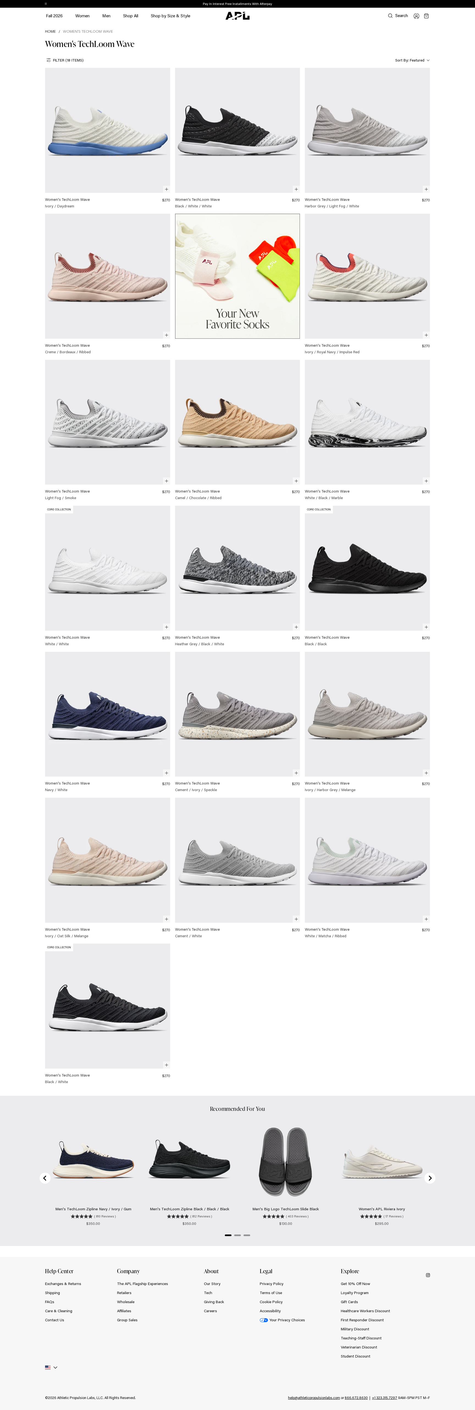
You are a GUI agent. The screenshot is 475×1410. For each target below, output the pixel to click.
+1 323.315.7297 (384, 1397)
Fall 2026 (54, 15)
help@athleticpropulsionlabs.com (314, 1397)
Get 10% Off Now (355, 1283)
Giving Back (214, 1301)
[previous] (417, 4)
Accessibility (270, 1310)
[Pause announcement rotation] (46, 4)
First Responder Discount (362, 1319)
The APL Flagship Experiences (142, 1283)
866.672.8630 (356, 1397)
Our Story (212, 1283)
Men (106, 18)
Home (50, 31)
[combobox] (412, 60)
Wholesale (125, 1301)
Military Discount (355, 1328)
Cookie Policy (271, 1301)
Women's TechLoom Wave (88, 31)
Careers (210, 1310)
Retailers (124, 1292)
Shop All (130, 15)
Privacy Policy (271, 1283)
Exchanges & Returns (63, 1283)
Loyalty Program (355, 1292)
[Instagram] (428, 1275)
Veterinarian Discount (359, 1347)
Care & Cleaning (58, 1310)
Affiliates (124, 1310)
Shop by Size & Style (170, 18)
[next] (431, 4)
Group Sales (127, 1319)
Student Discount (355, 1356)
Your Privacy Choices (287, 1319)
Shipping (52, 1292)
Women (82, 18)
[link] (107, 138)
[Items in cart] (426, 16)
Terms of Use (271, 1292)
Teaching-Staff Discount (361, 1338)
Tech (208, 1292)
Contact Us (54, 1319)
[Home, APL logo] (237, 16)
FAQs (49, 1301)
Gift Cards (349, 1301)
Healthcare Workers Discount (365, 1310)
